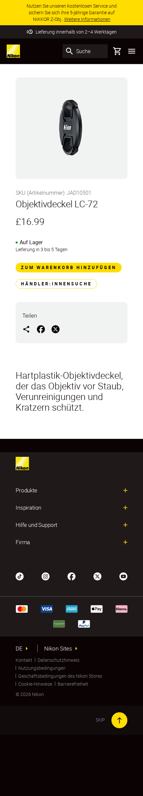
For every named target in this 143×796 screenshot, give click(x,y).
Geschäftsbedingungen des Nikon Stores (60, 676)
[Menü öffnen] (131, 51)
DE (19, 648)
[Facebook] (71, 575)
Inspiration (28, 507)
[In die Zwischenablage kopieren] (26, 329)
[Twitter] (97, 575)
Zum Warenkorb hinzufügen (68, 267)
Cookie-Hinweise (35, 684)
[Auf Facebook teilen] (41, 329)
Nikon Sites (58, 648)
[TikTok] (20, 575)
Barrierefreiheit (73, 684)
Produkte (26, 490)
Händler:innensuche (56, 284)
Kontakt (24, 660)
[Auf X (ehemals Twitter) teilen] (56, 329)
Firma (23, 542)
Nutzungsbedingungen (42, 668)
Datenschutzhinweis (58, 660)
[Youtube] (123, 575)
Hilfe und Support (36, 525)
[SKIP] (119, 720)
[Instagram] (46, 575)
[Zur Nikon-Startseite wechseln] (13, 51)
